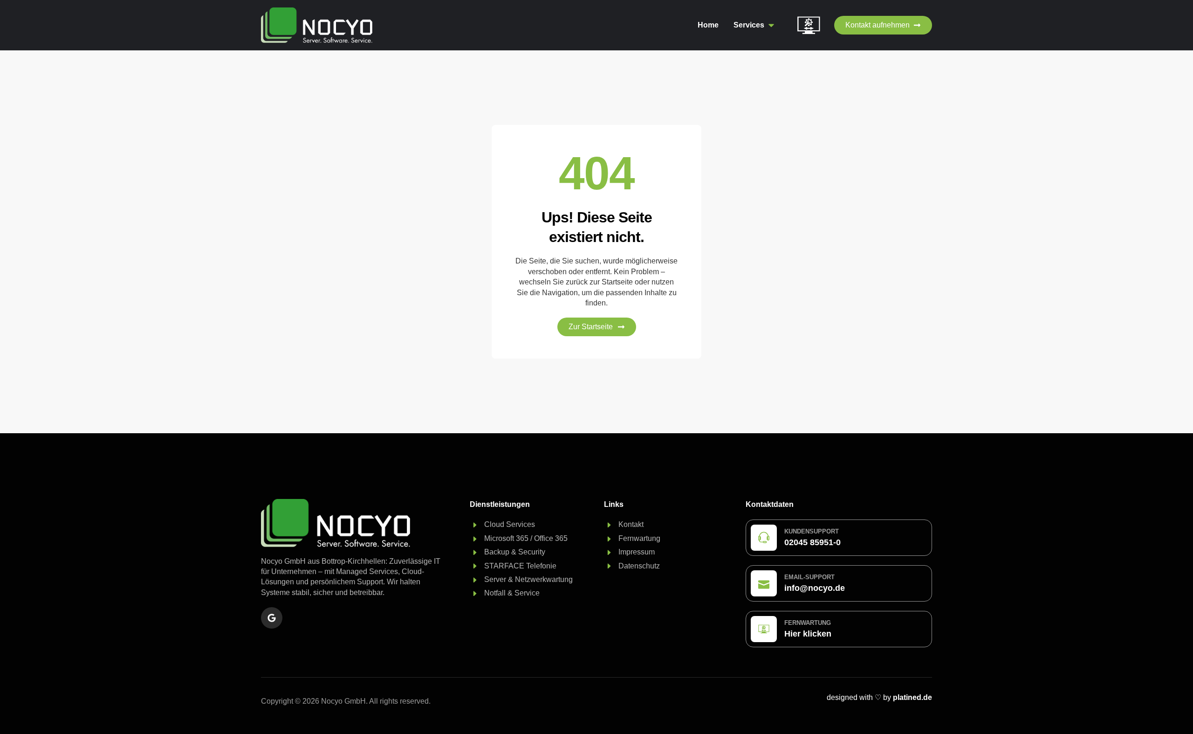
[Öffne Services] (771, 25)
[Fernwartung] (764, 629)
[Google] (271, 618)
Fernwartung (807, 622)
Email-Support (809, 577)
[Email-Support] (764, 583)
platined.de (912, 697)
